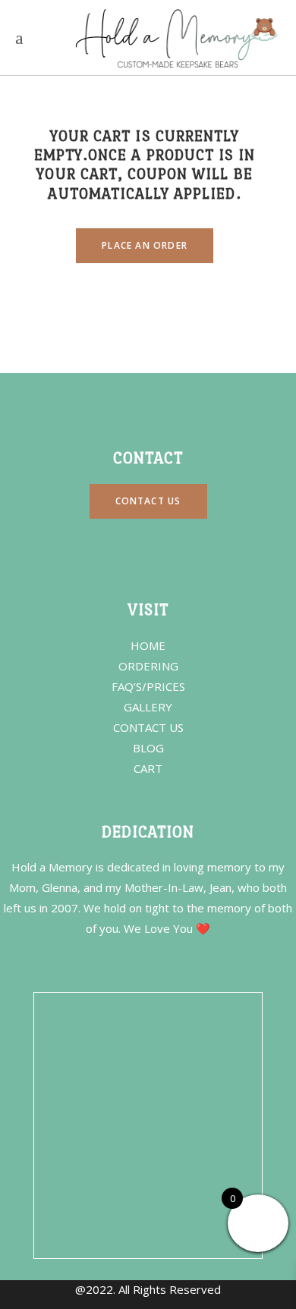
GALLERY (148, 706)
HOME (148, 645)
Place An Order (144, 245)
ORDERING (148, 665)
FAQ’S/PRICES (148, 686)
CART (148, 768)
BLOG (148, 747)
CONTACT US (148, 727)
